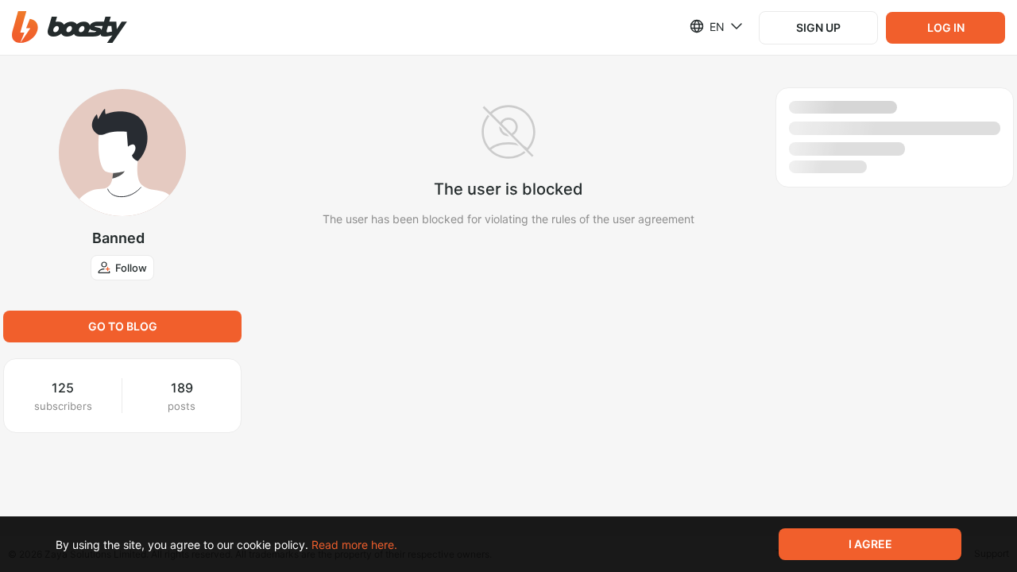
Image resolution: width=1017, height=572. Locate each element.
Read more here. (354, 544)
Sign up (818, 27)
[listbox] (707, 26)
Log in (946, 27)
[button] (69, 27)
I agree (870, 544)
